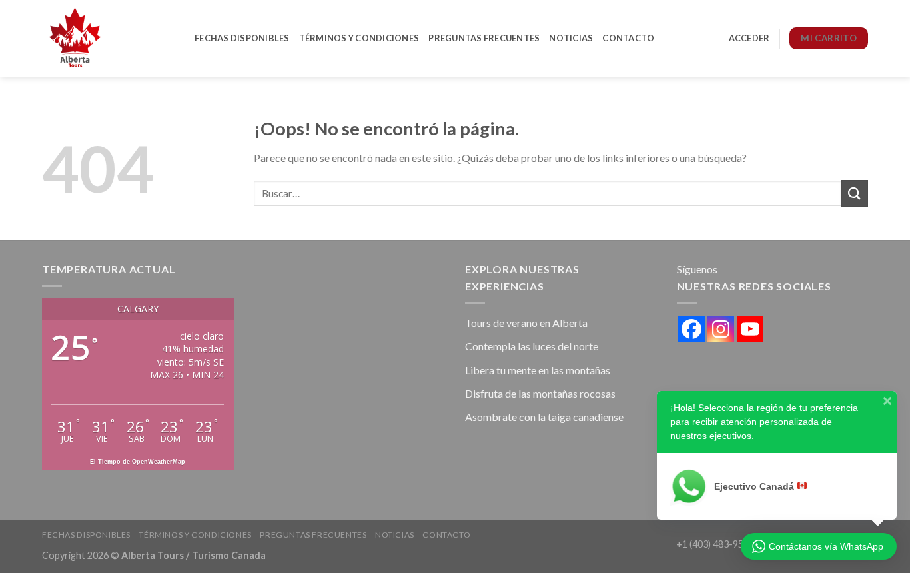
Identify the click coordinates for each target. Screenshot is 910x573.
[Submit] (854, 193)
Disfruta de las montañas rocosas (540, 393)
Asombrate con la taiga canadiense (544, 416)
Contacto (628, 38)
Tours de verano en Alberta (526, 322)
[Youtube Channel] (750, 329)
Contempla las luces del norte (531, 346)
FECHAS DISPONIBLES (242, 38)
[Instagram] (720, 329)
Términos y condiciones (359, 38)
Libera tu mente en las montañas (537, 370)
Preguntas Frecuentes (484, 38)
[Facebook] (691, 329)
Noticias (571, 38)
